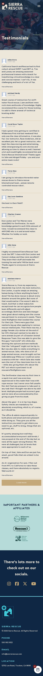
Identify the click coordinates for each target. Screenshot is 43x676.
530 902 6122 (7, 642)
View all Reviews (7, 87)
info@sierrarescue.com (12, 654)
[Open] (39, 6)
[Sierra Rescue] (12, 6)
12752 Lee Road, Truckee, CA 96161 (16, 666)
